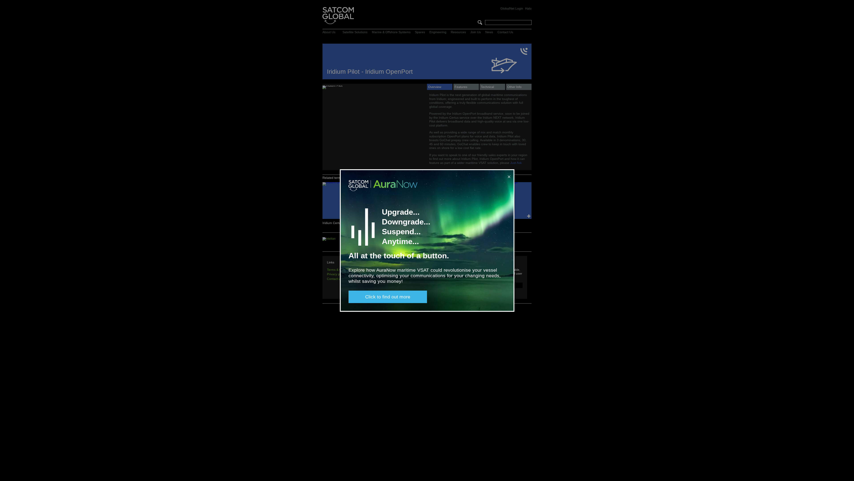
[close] (508, 175)
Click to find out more (387, 296)
